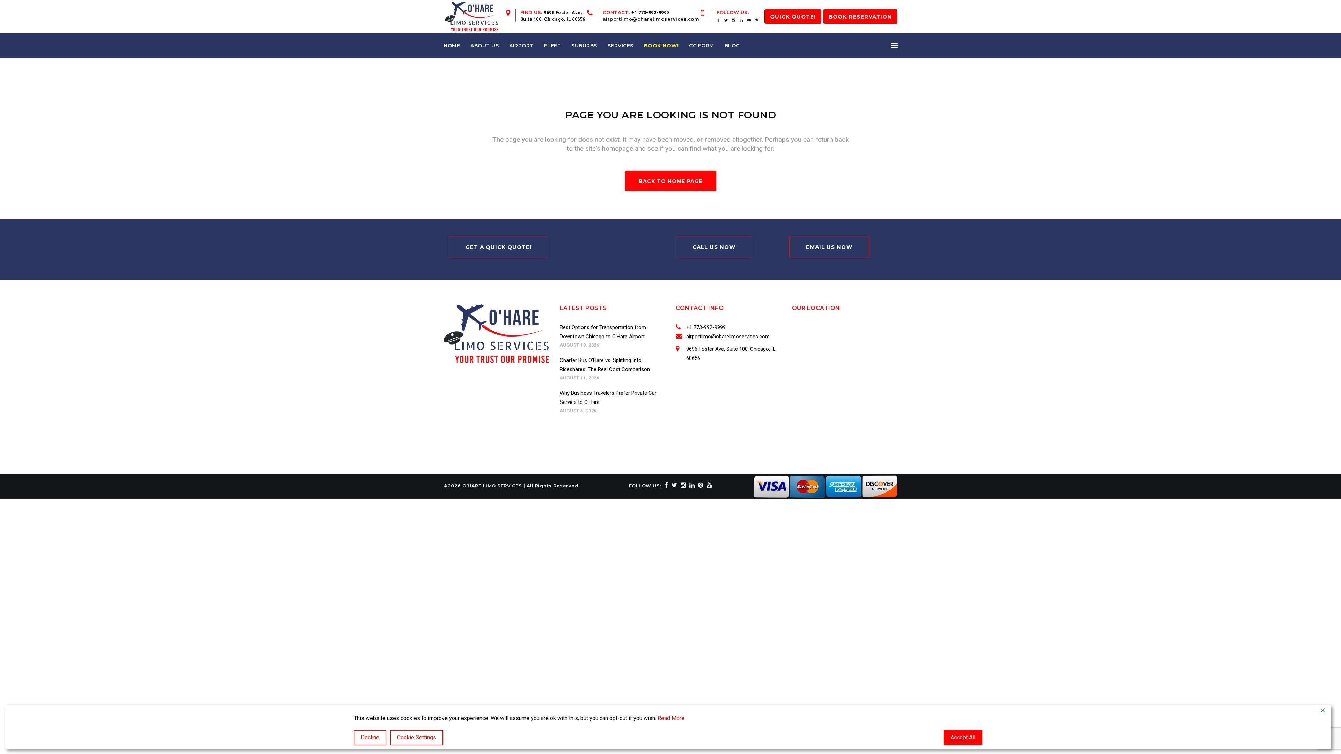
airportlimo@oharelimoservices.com (651, 19)
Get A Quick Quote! (499, 247)
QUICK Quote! (793, 16)
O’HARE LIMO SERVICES (492, 485)
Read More (671, 718)
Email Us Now (829, 247)
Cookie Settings (416, 737)
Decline (370, 737)
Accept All (963, 737)
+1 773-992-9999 (650, 12)
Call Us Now (714, 247)
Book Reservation (860, 16)
